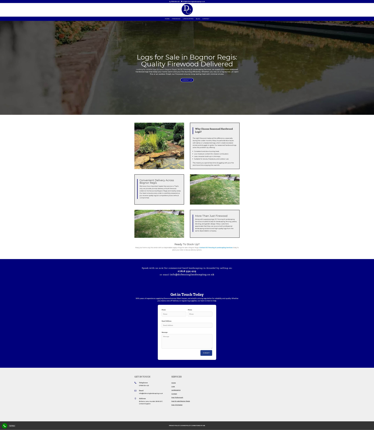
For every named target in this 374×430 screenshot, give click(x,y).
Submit (206, 353)
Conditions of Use (198, 425)
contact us (187, 80)
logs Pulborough (177, 397)
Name (164, 310)
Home (167, 19)
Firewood (176, 19)
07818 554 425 (175, 1)
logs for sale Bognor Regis (180, 401)
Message (165, 332)
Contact (205, 19)
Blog (198, 19)
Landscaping (188, 19)
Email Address (166, 321)
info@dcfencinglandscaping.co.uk (192, 274)
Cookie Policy (186, 425)
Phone (190, 310)
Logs (173, 386)
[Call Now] (4, 426)
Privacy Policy (174, 425)
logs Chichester (177, 405)
